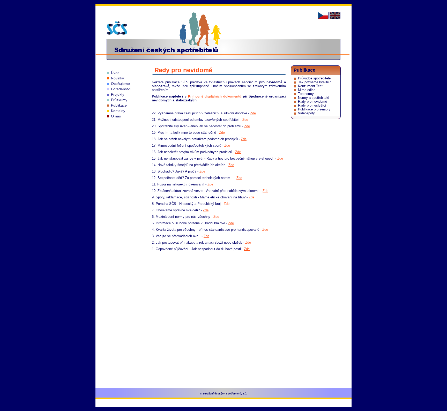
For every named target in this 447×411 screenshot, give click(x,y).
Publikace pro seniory (314, 109)
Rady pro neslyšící (312, 105)
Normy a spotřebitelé (313, 98)
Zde (253, 113)
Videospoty (306, 113)
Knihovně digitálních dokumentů (214, 96)
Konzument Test (310, 86)
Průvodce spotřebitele (314, 78)
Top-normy (306, 94)
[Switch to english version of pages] (335, 15)
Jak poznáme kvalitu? (314, 82)
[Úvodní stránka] (117, 28)
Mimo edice (306, 90)
